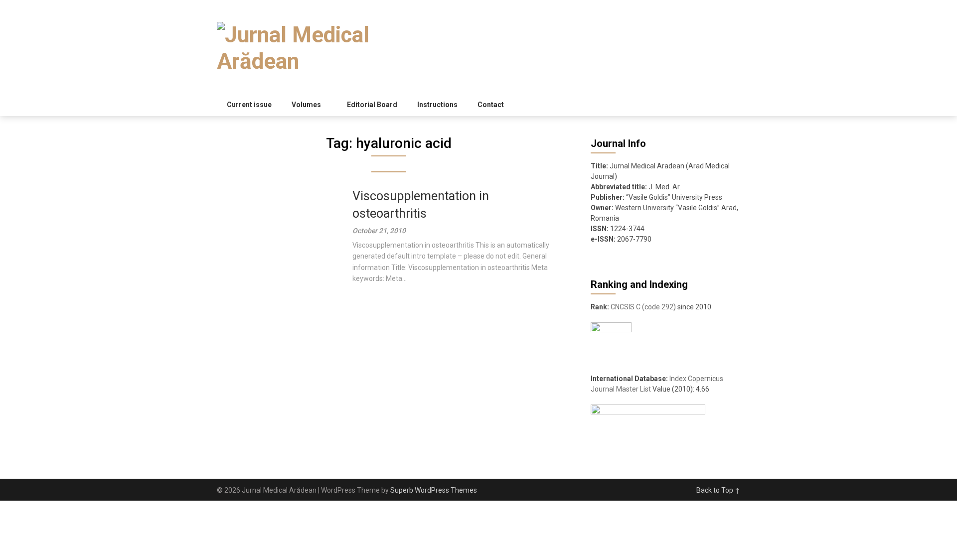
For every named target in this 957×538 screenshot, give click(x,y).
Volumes (306, 105)
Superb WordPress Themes (433, 490)
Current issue (249, 105)
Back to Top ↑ (718, 490)
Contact (491, 105)
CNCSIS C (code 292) (643, 307)
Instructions (437, 105)
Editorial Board (372, 105)
